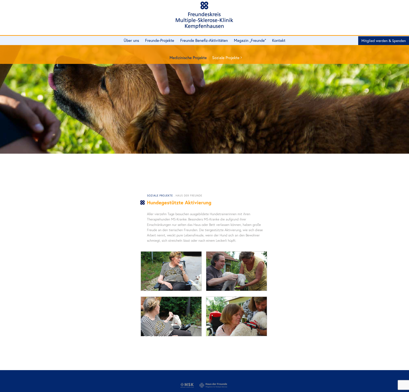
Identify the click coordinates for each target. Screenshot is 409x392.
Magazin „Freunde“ (250, 40)
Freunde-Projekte (159, 40)
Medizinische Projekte (188, 57)
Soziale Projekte (225, 57)
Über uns (131, 40)
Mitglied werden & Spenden (383, 40)
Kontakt (278, 40)
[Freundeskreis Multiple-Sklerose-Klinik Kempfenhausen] (204, 17)
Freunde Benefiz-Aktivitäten (204, 40)
